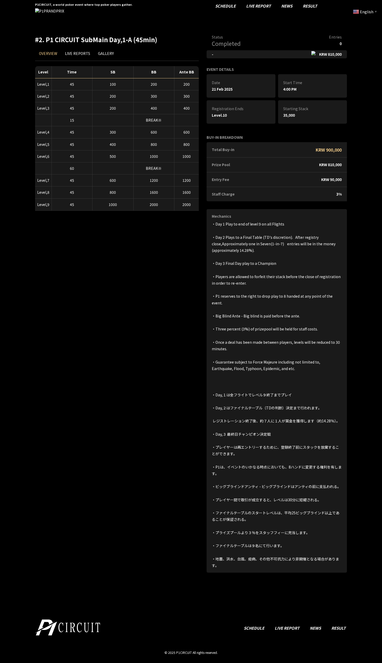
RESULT (310, 6)
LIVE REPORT (258, 6)
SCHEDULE (225, 6)
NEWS (286, 6)
